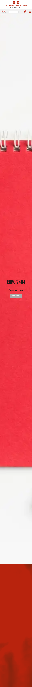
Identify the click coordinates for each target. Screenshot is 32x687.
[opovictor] (3, 11)
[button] (30, 12)
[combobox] (13, 12)
